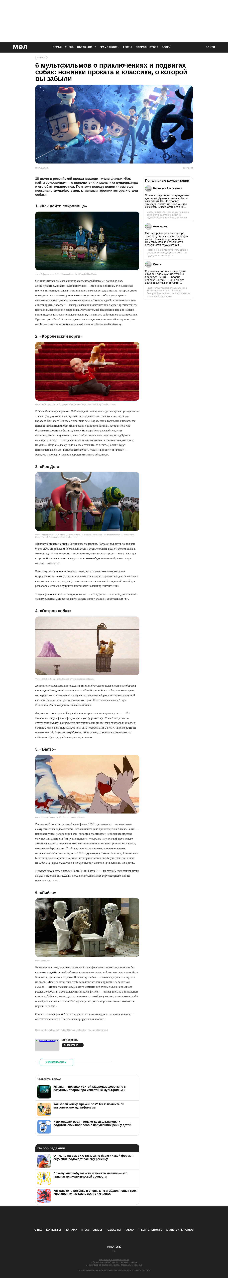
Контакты (53, 1229)
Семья (57, 47)
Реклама (71, 1229)
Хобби (41, 57)
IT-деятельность (150, 1229)
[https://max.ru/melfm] (141, 1217)
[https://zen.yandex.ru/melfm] (95, 1217)
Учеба (69, 47)
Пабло (129, 1229)
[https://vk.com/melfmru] (105, 1217)
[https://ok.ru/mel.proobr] (132, 1217)
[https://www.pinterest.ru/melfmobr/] (123, 1217)
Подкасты (113, 1229)
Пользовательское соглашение (114, 1259)
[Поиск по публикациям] (199, 47)
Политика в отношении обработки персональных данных (115, 1265)
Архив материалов (180, 1229)
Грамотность (110, 47)
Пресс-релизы (91, 1229)
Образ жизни (86, 47)
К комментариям (56, 1062)
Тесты (127, 47)
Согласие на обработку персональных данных (115, 1262)
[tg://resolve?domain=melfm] (86, 1217)
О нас (38, 1229)
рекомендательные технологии (135, 1270)
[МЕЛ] (20, 47)
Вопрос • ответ (147, 47)
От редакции (70, 1040)
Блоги (166, 47)
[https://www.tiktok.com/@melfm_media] (114, 1217)
